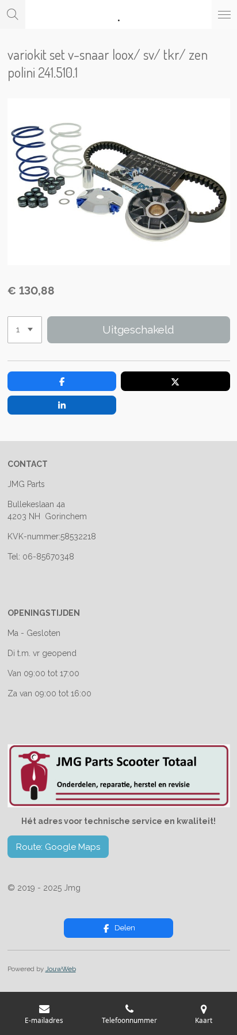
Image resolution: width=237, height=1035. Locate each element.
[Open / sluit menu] (224, 14)
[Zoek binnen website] (12, 14)
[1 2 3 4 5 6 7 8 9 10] (24, 329)
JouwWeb (60, 969)
